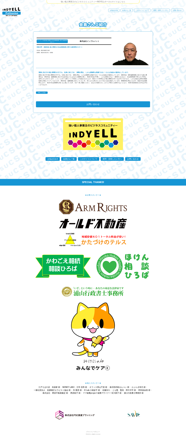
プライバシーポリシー (93, 431)
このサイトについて (142, 10)
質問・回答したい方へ (160, 10)
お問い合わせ (177, 10)
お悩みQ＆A (114, 10)
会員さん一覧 (126, 10)
